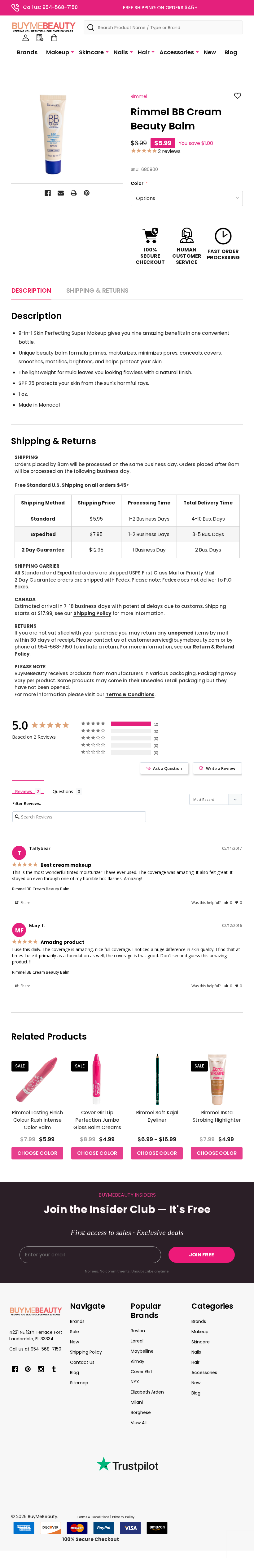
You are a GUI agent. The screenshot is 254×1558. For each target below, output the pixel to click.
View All (139, 1423)
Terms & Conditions (130, 694)
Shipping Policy (92, 613)
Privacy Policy (123, 1517)
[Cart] (54, 37)
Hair (144, 52)
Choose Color (37, 1153)
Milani (137, 1402)
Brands (27, 52)
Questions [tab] (63, 791)
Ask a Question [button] (167, 768)
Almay (137, 1361)
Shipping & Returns (97, 290)
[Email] (60, 193)
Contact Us (82, 1362)
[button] (228, 902)
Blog (231, 52)
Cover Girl (141, 1371)
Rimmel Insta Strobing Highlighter (217, 1116)
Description (31, 290)
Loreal (137, 1341)
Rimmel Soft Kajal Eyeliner (157, 1116)
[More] (72, 51)
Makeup (57, 52)
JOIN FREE (201, 1254)
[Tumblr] (53, 1369)
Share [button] (25, 902)
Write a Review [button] (220, 768)
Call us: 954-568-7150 (50, 7)
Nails (121, 52)
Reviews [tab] (23, 791)
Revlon (138, 1331)
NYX (135, 1382)
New (210, 52)
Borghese (141, 1412)
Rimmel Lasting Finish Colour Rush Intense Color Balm (37, 1120)
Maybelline (142, 1351)
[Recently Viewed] (40, 37)
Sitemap (79, 1383)
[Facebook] (47, 193)
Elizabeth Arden (147, 1392)
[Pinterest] (86, 193)
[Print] (73, 193)
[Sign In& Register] (25, 37)
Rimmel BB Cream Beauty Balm (40, 889)
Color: (139, 183)
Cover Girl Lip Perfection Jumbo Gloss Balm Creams (97, 1120)
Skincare (91, 52)
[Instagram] (40, 1369)
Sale (74, 1332)
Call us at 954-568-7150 (35, 1349)
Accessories (177, 52)
